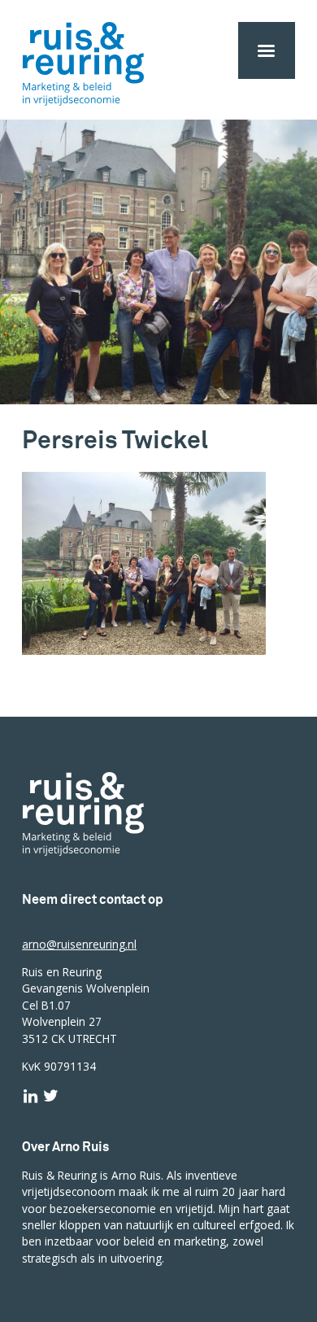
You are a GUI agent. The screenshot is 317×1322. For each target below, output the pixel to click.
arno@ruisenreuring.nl (79, 944)
